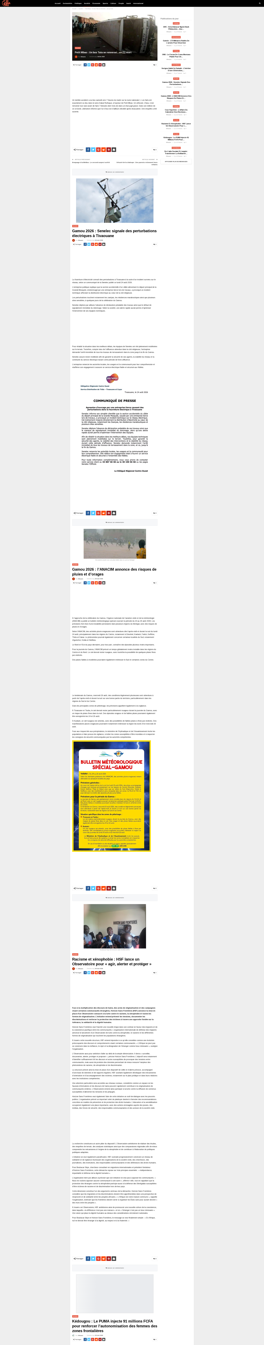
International (138, 3)
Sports (105, 3)
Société (87, 3)
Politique (78, 3)
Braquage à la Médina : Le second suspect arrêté (91, 162)
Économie (96, 3)
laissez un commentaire (115, 172)
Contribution (176, 64)
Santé (128, 3)
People (121, 3)
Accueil (57, 3)
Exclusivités (67, 3)
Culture (113, 3)
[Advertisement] (62, 38)
